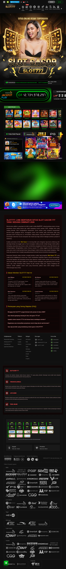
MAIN (10, 113)
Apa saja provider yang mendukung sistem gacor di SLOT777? (25, 326)
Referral (19, 344)
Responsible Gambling (9, 339)
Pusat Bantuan (7, 344)
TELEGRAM (55, 342)
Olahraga (38, 9)
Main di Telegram (15, 2)
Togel (34, 9)
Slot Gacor (24, 242)
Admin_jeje (40, 339)
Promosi (58, 9)
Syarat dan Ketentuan (8, 346)
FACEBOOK (55, 345)
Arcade (46, 9)
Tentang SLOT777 (8, 341)
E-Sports (54, 9)
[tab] (30, 134)
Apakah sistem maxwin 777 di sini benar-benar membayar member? (27, 319)
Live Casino (30, 10)
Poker (50, 9)
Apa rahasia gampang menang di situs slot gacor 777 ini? (24, 315)
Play (4, 97)
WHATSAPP (56, 339)
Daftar (59, 2)
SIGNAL (55, 351)
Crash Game (42, 10)
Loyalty (19, 341)
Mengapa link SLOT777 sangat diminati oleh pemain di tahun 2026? (26, 312)
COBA (31, 140)
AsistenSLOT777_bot (42, 342)
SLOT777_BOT (41, 345)
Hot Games (23, 10)
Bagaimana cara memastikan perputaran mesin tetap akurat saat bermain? (28, 323)
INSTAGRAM (56, 348)
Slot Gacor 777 (52, 255)
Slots (27, 9)
